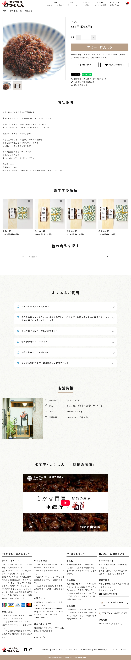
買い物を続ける (79, 85)
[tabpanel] (34, 48)
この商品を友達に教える (83, 82)
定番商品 (45, 650)
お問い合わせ (84, 64)
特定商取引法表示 (100, 650)
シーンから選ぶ (71, 650)
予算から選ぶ (57, 650)
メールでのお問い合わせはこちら (112, 604)
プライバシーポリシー (119, 650)
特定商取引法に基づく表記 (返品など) (88, 79)
